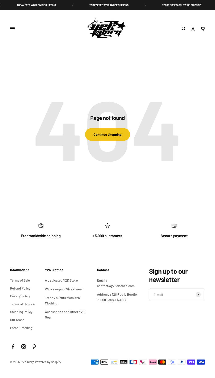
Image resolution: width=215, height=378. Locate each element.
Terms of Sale (20, 280)
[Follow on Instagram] (23, 346)
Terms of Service (22, 304)
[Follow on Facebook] (13, 346)
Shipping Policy (21, 312)
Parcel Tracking (21, 328)
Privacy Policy (20, 296)
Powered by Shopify (48, 362)
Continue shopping (107, 134)
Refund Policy (20, 288)
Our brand (17, 320)
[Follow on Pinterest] (34, 346)
